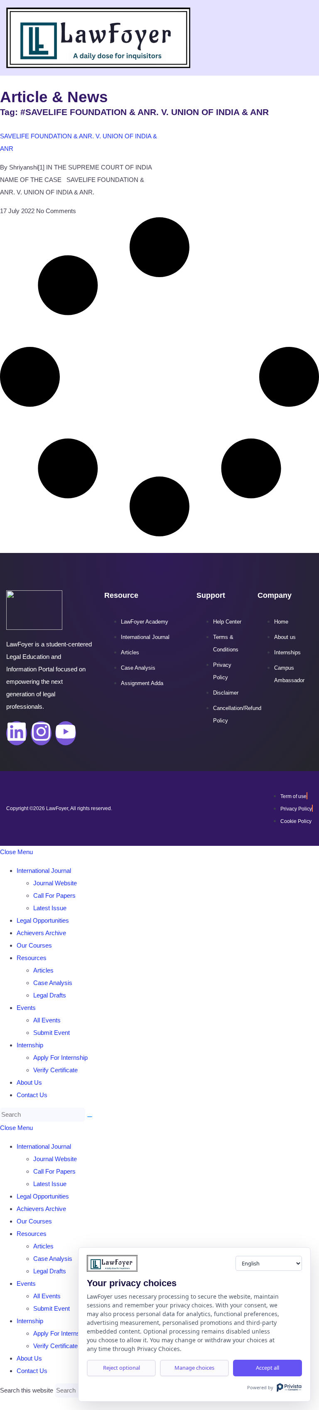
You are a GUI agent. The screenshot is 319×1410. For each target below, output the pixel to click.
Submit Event (51, 1032)
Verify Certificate (55, 1069)
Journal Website (55, 883)
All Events (47, 1020)
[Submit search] (90, 1117)
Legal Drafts (49, 995)
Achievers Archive (41, 932)
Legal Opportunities (43, 920)
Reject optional (121, 1367)
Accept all (267, 1367)
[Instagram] (41, 733)
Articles (43, 970)
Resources (32, 957)
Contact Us (32, 1094)
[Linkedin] (16, 733)
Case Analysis (52, 982)
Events (26, 1007)
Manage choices (194, 1367)
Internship (30, 1045)
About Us (29, 1082)
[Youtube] (65, 733)
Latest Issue (49, 907)
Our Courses (34, 945)
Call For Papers (54, 895)
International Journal (44, 870)
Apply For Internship (60, 1057)
